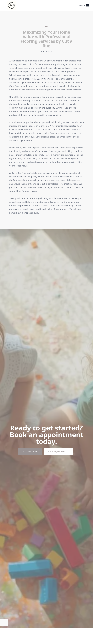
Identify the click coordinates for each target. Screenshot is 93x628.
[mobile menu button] (87, 5)
